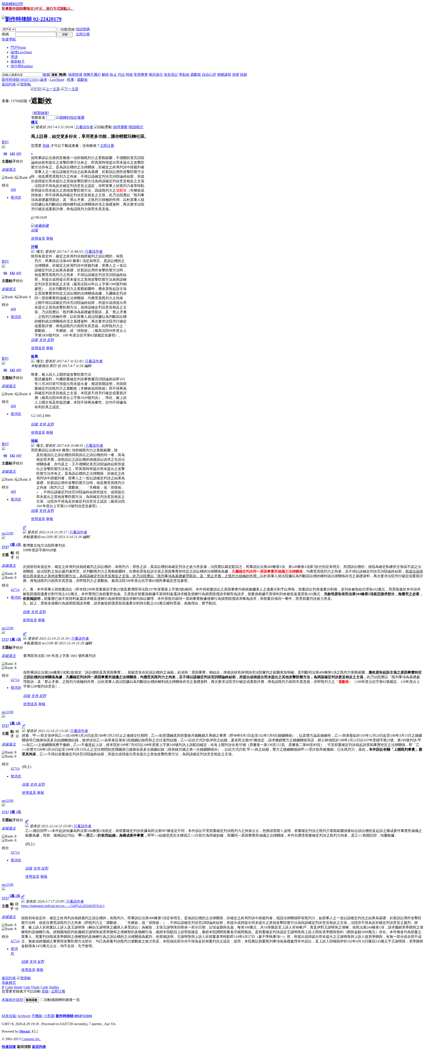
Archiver (23, 1016)
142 (12, 153)
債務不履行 (92, 74)
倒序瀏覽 (120, 127)
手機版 (36, 1016)
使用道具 (38, 238)
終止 (113, 74)
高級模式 (9, 983)
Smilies (54, 987)
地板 (34, 441)
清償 (235, 74)
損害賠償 (75, 74)
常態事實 (141, 74)
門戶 (18, 47)
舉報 (49, 238)
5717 (5, 547)
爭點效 (184, 74)
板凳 (34, 356)
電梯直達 (38, 117)
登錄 (46, 146)
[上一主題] (51, 89)
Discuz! (25, 1031)
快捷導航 (9, 39)
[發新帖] (24, 84)
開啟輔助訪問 (12, 4)
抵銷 (243, 74)
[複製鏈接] (41, 113)
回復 (34, 230)
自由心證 (209, 74)
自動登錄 (68, 29)
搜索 (46, 74)
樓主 (34, 122)
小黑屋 (49, 1016)
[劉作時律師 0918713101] (32, 19)
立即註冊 (83, 34)
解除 (105, 74)
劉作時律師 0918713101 (20, 80)
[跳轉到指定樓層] (70, 117)
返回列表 (9, 84)
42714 (15, 590)
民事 (70, 80)
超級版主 (9, 169)
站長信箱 (9, 1016)
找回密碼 (83, 29)
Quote (35, 987)
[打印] (36, 89)
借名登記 (171, 74)
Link (26, 987)
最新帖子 (18, 61)
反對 (50, 340)
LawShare (57, 80)
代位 (121, 74)
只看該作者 (84, 127)
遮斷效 (195, 74)
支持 (43, 340)
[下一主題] (70, 89)
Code (44, 987)
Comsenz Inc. (31, 1039)
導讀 (14, 57)
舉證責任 (156, 74)
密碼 (5, 34)
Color (9, 987)
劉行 (5, 142)
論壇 (21, 52)
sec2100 (7, 533)
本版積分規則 (12, 1000)
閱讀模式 (136, 127)
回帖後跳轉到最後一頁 (62, 1000)
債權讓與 (224, 74)
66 (5, 153)
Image (18, 987)
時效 (129, 74)
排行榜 (22, 66)
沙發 (34, 247)
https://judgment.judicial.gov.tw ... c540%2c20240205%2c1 (63, 906)
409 (18, 153)
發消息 (16, 197)
